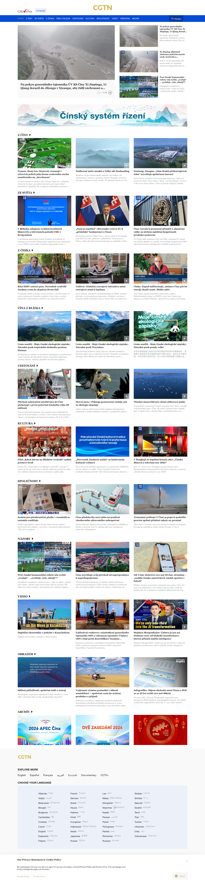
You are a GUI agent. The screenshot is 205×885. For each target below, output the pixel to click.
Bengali (44, 807)
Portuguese (112, 826)
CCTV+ (105, 775)
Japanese (78, 836)
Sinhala (142, 798)
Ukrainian (145, 826)
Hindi (75, 817)
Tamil (140, 812)
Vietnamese (145, 836)
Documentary (88, 775)
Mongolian (111, 803)
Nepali (108, 812)
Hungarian (79, 821)
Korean (77, 840)
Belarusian (49, 803)
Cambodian (46, 817)
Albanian (45, 793)
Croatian (46, 821)
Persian (109, 817)
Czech (44, 826)
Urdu (139, 831)
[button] (110, 92)
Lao (106, 793)
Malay (112, 798)
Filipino (45, 840)
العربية (60, 775)
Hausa (76, 807)
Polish (108, 821)
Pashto (108, 831)
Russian (110, 840)
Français (48, 775)
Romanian (111, 836)
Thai (139, 817)
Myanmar (113, 807)
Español (34, 775)
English (22, 775)
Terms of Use (39, 876)
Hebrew (77, 812)
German (78, 798)
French (77, 793)
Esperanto (48, 836)
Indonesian (83, 826)
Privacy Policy (23, 876)
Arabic (45, 798)
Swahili (143, 807)
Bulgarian (48, 812)
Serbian (142, 793)
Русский (72, 775)
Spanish (142, 803)
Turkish (142, 821)
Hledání (177, 19)
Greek (77, 803)
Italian (77, 831)
